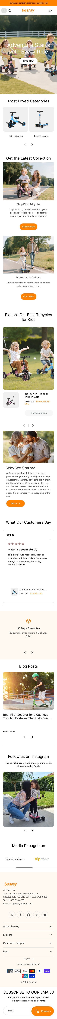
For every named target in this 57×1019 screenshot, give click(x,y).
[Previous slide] (24, 144)
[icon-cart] (50, 10)
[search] (9, 10)
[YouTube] (44, 914)
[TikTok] (36, 914)
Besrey (32, 982)
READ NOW (9, 731)
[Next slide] (32, 144)
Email (10, 1010)
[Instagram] (28, 914)
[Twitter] (12, 914)
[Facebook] (20, 914)
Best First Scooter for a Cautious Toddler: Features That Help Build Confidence (26, 716)
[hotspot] (19, 357)
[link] (42, 859)
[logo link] (15, 859)
